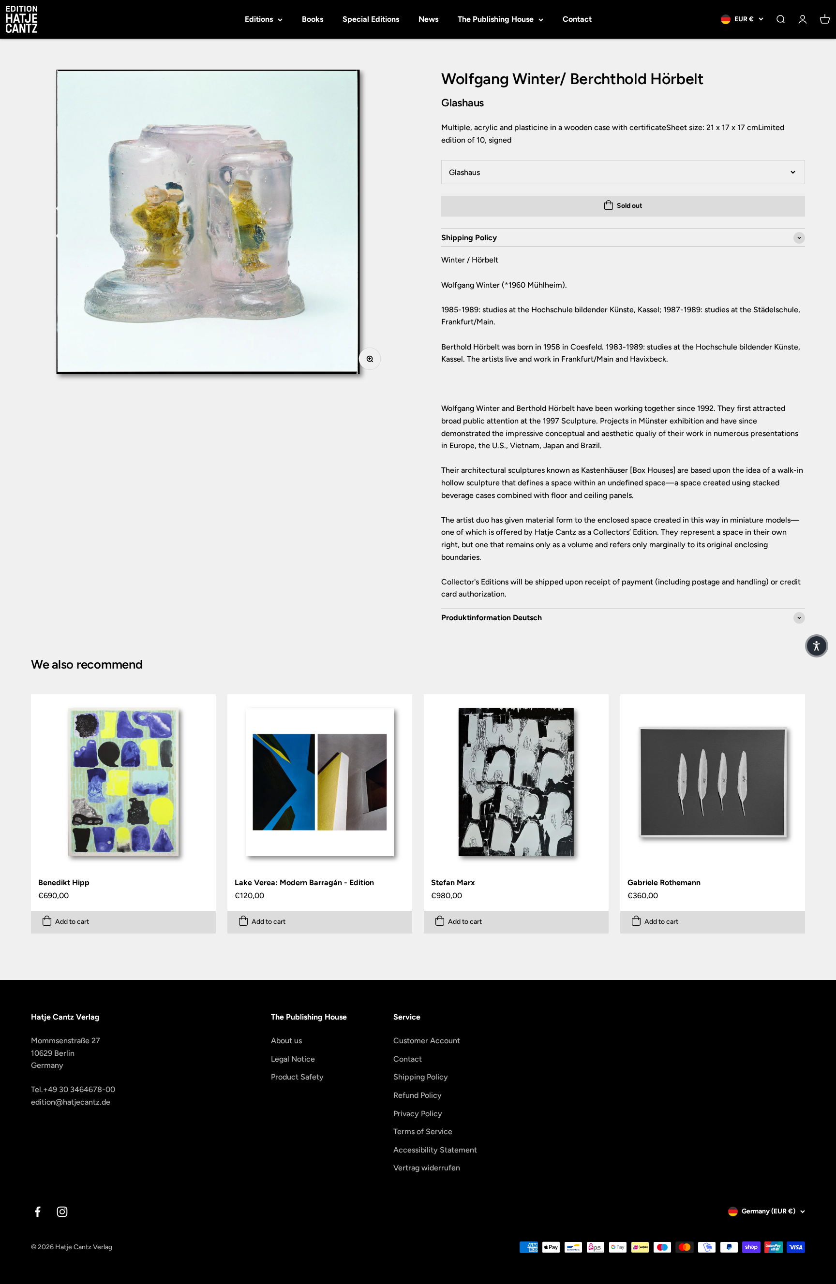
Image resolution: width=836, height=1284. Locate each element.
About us (286, 1040)
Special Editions (371, 19)
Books (312, 19)
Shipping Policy (420, 1076)
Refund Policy (417, 1095)
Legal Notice (293, 1059)
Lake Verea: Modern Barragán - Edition (304, 882)
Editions (259, 19)
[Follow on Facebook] (37, 1211)
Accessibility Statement (435, 1149)
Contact (577, 19)
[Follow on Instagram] (62, 1211)
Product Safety (297, 1076)
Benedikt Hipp (64, 882)
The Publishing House (496, 19)
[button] (816, 645)
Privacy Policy (417, 1113)
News (428, 19)
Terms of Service (422, 1131)
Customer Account (426, 1040)
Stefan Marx (453, 882)
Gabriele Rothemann (664, 882)
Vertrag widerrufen (426, 1167)
